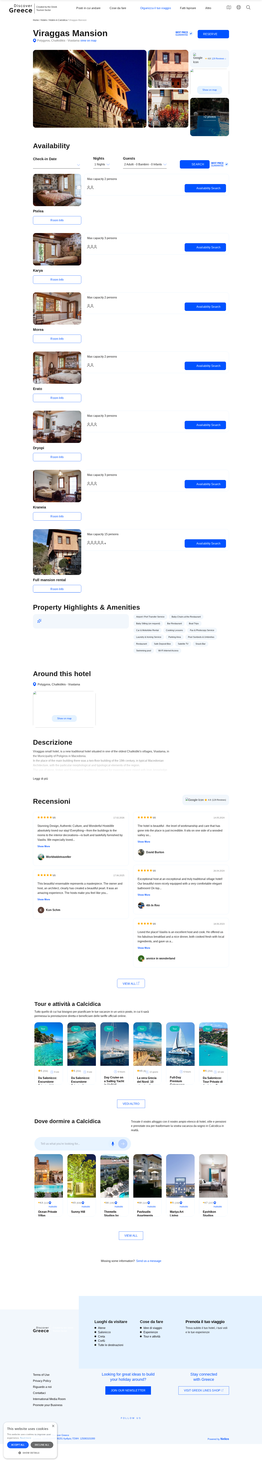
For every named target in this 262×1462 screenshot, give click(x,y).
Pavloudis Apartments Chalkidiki (145, 1215)
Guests (129, 158)
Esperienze (150, 1332)
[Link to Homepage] (21, 15)
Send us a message (148, 1260)
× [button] (53, 1426)
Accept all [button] (18, 1444)
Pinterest (141, 1426)
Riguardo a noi (42, 1386)
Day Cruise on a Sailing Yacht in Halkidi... (114, 1081)
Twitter (128, 1424)
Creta (101, 1336)
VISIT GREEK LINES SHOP (202, 1390)
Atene (102, 1327)
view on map (88, 40)
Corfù (101, 1340)
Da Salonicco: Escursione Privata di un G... (80, 1083)
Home (36, 20)
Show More (43, 846)
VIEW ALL (129, 983)
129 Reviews (218, 58)
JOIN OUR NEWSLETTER (128, 1390)
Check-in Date (45, 159)
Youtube (135, 1426)
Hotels (44, 20)
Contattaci (39, 1392)
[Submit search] (122, 1143)
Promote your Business (47, 1405)
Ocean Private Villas (47, 1213)
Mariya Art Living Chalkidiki (176, 1215)
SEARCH (197, 164)
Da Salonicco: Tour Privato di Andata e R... (213, 1081)
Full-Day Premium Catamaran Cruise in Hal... (179, 1083)
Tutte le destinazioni (110, 1345)
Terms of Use (41, 1374)
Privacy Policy (42, 1380)
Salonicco (104, 1332)
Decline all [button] (42, 1444)
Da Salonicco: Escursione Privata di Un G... (47, 1083)
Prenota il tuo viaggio (205, 1321)
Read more (25, 1437)
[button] (30, 1453)
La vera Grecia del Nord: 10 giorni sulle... (146, 1081)
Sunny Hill (78, 1211)
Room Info (57, 220)
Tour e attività (151, 1336)
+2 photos (209, 116)
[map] (229, 7)
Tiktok (147, 1424)
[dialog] (30, 1440)
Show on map (209, 90)
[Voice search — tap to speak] (112, 1143)
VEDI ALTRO (131, 1103)
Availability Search (208, 188)
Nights (98, 158)
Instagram (121, 1426)
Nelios (224, 1438)
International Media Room (49, 1399)
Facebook (115, 1426)
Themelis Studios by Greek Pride (112, 1215)
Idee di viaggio (152, 1327)
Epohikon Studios (209, 1213)
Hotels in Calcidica (58, 20)
